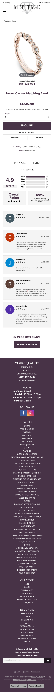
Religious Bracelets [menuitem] (27, 489)
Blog (27, 584)
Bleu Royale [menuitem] (27, 614)
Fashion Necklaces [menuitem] (27, 482)
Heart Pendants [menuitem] (27, 526)
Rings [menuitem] (27, 545)
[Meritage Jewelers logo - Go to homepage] (27, 8)
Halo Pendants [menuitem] (27, 533)
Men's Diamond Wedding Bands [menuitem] (27, 457)
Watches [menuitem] (27, 451)
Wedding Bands (10, 21)
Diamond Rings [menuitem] (27, 523)
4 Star (23, 179)
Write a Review (27, 345)
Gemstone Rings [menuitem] (27, 461)
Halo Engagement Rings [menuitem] (27, 514)
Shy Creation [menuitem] (27, 636)
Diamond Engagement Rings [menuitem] (27, 517)
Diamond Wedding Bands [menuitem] (27, 504)
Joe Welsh (20, 260)
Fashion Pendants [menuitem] (27, 470)
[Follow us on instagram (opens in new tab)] (30, 413)
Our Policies (27, 590)
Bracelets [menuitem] (27, 442)
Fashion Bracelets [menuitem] (27, 492)
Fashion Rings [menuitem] (27, 429)
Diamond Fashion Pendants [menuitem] (27, 479)
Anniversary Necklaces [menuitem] (27, 551)
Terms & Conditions (27, 600)
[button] (7, 3)
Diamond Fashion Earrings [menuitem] (27, 473)
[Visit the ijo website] (26, 672)
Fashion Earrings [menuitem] (27, 476)
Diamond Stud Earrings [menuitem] (27, 495)
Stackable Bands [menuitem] (27, 542)
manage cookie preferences (24, 680)
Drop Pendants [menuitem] (27, 567)
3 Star (23, 182)
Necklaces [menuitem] (27, 435)
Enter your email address (27, 655)
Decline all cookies (18, 686)
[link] (45, 3)
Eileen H (19, 215)
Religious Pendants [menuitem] (27, 570)
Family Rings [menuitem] (27, 486)
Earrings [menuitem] (27, 432)
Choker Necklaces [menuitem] (27, 564)
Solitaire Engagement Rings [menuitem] (27, 539)
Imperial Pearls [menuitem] (27, 626)
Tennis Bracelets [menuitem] (27, 507)
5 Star (23, 176)
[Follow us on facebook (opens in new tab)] (23, 413)
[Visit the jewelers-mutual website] (35, 672)
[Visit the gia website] (17, 672)
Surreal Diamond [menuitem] (27, 639)
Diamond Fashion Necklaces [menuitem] (27, 464)
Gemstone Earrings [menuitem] (27, 561)
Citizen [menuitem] (27, 617)
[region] (27, 54)
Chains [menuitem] (27, 448)
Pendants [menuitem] (27, 439)
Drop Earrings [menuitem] (27, 520)
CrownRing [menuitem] (27, 620)
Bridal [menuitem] (27, 426)
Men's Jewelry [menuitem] (27, 445)
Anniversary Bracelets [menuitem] (27, 548)
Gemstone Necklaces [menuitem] (27, 558)
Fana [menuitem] (27, 623)
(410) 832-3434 (27, 84)
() (47, 176)
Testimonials (27, 603)
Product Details (27, 163)
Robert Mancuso (23, 281)
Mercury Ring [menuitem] (27, 629)
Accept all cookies (36, 686)
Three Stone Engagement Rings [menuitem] (27, 536)
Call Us (27, 587)
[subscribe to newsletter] (47, 660)
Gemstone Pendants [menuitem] (27, 554)
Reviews (27, 170)
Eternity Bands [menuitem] (26, 511)
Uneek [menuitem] (27, 642)
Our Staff (27, 594)
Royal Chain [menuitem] (27, 633)
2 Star (23, 184)
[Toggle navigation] (4, 12)
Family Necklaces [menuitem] (27, 467)
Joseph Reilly (21, 306)
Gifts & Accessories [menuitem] (27, 454)
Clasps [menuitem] (27, 501)
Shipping (14, 137)
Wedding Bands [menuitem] (27, 498)
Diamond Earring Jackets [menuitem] (27, 529)
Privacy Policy (27, 597)
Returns (39, 137)
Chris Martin (21, 234)
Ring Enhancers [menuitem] (27, 573)
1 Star (23, 187)
